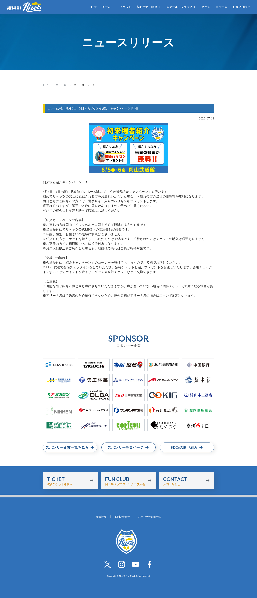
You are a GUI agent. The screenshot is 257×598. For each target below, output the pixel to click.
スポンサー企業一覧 (149, 516)
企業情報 (101, 516)
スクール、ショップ (179, 6)
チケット (125, 6)
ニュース (221, 6)
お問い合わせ (241, 6)
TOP (94, 6)
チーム (106, 6)
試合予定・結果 (147, 6)
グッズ (205, 6)
